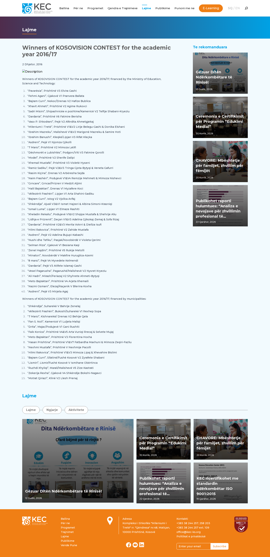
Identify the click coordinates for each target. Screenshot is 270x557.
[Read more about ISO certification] (241, 524)
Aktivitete (76, 410)
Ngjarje (52, 410)
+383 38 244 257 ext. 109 (193, 527)
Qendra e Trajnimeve (123, 8)
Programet (95, 8)
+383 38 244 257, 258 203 (193, 523)
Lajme (146, 8)
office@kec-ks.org (189, 532)
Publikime (162, 8)
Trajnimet (67, 532)
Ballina (64, 8)
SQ (230, 8)
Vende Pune (69, 545)
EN (237, 8)
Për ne (78, 8)
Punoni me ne (184, 8)
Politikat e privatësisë (191, 536)
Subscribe (219, 546)
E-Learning (211, 8)
